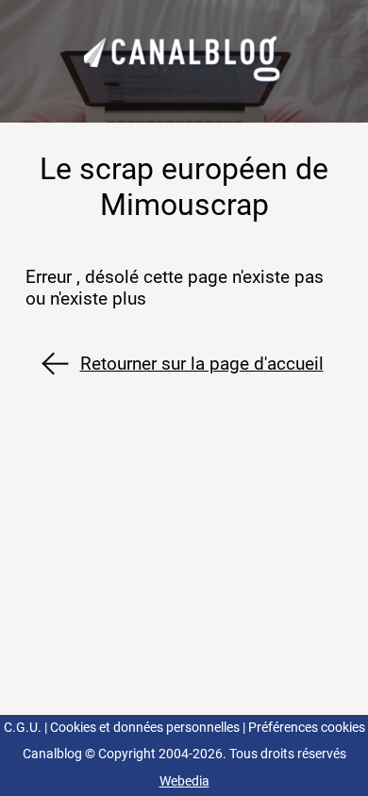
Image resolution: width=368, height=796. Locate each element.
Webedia (184, 781)
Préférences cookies (306, 728)
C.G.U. (23, 728)
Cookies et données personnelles (145, 728)
